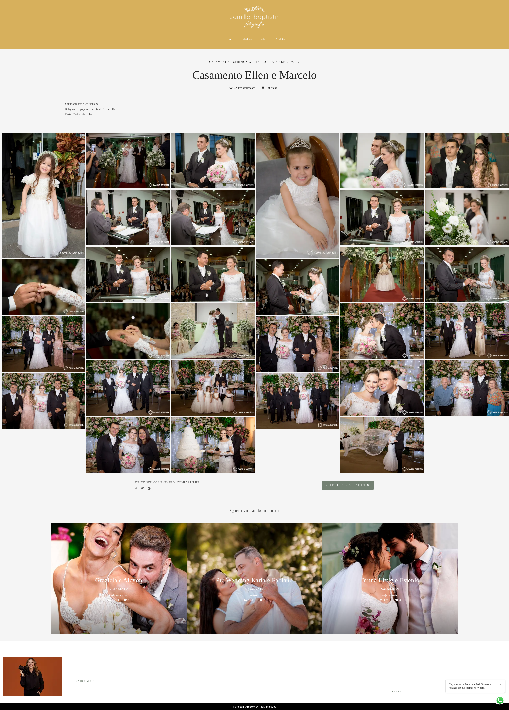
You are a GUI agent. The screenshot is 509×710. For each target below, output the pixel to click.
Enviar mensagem (399, 663)
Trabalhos (246, 39)
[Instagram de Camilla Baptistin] (386, 678)
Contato (280, 39)
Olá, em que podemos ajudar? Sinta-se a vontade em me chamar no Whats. (470, 686)
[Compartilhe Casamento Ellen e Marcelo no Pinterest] (149, 488)
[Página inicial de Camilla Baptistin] (254, 17)
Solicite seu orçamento (348, 485)
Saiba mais (85, 681)
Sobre (263, 39)
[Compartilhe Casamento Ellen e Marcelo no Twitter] (142, 488)
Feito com (254, 706)
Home (228, 39)
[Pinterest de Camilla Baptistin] (391, 678)
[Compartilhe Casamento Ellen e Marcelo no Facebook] (136, 488)
